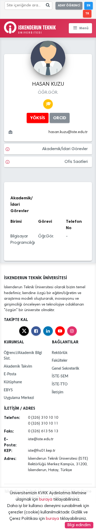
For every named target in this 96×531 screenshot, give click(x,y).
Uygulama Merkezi (19, 398)
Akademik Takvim (18, 366)
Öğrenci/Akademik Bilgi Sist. (23, 356)
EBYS (8, 390)
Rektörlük (59, 353)
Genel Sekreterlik (65, 369)
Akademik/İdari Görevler (65, 149)
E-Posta (10, 374)
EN (88, 5)
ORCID (59, 117)
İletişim (57, 392)
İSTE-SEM (60, 376)
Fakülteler (59, 361)
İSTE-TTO (59, 384)
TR (87, 13)
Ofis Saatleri (76, 162)
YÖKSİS (37, 117)
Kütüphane (13, 382)
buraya (45, 499)
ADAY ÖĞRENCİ (69, 5)
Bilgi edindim (79, 525)
